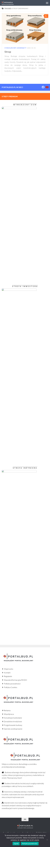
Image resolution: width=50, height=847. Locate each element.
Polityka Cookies (10, 687)
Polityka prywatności (12, 683)
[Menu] (47, 3)
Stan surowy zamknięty (15, 48)
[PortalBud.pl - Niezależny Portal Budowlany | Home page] (10, 3)
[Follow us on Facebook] (43, 87)
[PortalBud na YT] (46, 87)
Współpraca (9, 714)
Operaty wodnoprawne (13, 729)
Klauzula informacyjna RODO (15, 680)
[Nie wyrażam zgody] (47, 840)
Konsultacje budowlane (13, 718)
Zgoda (16, 843)
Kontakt (7, 672)
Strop (8, 51)
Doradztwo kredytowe (13, 721)
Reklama (7, 710)
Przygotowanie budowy (13, 725)
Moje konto (8, 669)
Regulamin (8, 676)
